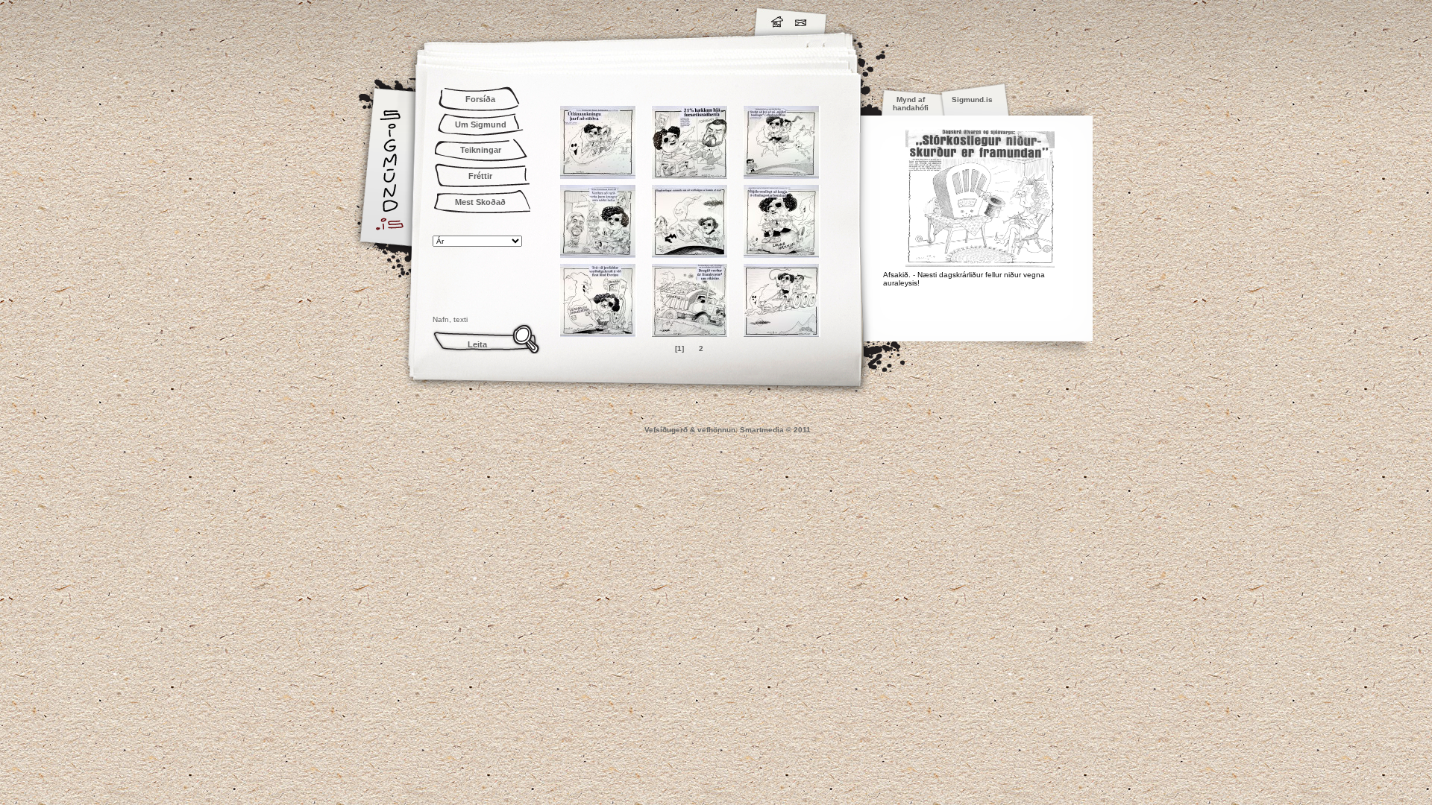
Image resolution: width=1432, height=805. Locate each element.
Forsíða (480, 99)
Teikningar (480, 149)
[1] (679, 348)
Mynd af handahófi (911, 103)
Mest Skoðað (480, 202)
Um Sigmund (480, 124)
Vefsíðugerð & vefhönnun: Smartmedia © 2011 (727, 430)
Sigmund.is (522, 19)
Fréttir (480, 175)
